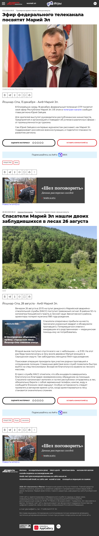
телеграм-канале (72, 109)
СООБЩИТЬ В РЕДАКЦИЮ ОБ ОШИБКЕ (76, 479)
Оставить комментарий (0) (77, 143)
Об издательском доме (38, 470)
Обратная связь (68, 470)
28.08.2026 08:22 (8, 212)
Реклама (23, 470)
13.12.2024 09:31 (8, 11)
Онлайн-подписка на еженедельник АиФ (36, 473)
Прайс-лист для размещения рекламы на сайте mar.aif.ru (43, 476)
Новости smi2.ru (10, 204)
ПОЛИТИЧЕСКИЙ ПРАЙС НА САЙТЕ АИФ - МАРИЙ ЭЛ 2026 (39, 479)
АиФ (4, 290)
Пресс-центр (55, 470)
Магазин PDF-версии (85, 470)
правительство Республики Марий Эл (17, 89)
